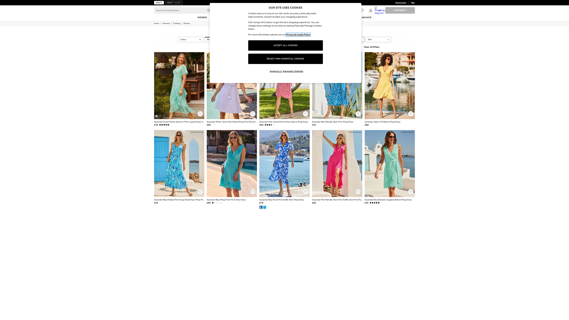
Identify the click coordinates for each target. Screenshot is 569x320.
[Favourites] (362, 10)
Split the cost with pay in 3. (284, 3)
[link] (370, 10)
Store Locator (400, 3)
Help (413, 3)
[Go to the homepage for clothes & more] (159, 2)
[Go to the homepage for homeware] (174, 2)
